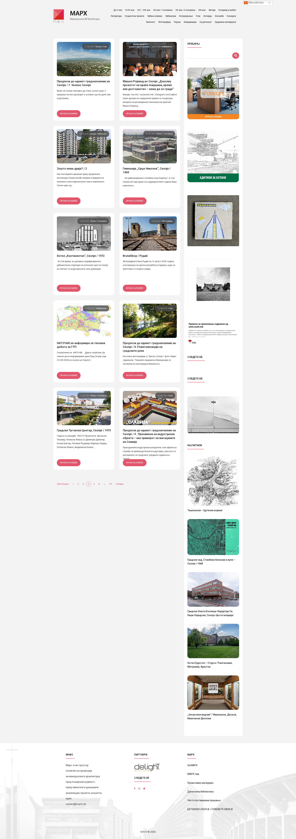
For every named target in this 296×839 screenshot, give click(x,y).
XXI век (202, 10)
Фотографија (164, 22)
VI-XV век (129, 10)
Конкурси (231, 16)
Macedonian (256, 2)
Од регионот (206, 22)
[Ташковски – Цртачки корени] (213, 480)
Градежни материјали (225, 22)
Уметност (150, 22)
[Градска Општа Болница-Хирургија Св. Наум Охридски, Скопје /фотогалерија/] (213, 589)
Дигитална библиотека (200, 791)
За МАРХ (192, 765)
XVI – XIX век (143, 10)
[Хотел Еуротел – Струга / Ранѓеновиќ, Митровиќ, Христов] (213, 641)
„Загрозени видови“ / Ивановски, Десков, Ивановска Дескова (212, 716)
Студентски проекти (134, 16)
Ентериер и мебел (227, 10)
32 (110, 484)
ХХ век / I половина (162, 10)
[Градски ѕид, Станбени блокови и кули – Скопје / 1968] (213, 537)
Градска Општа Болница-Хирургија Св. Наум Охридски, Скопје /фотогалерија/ (210, 613)
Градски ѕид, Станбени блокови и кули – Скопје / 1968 (211, 561)
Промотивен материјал (200, 783)
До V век (118, 10)
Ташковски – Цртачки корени (204, 510)
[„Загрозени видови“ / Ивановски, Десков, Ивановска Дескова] (213, 693)
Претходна (63, 484)
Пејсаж (98, 47)
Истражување (186, 16)
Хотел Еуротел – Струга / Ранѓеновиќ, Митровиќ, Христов (209, 665)
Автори (212, 10)
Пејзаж (177, 22)
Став (198, 16)
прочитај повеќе (68, 114)
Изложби (219, 16)
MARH (143, 831)
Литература (116, 16)
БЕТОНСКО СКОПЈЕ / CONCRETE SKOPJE (210, 809)
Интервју (208, 16)
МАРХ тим (193, 774)
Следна (120, 484)
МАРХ (78, 13)
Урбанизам (170, 16)
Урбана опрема (154, 16)
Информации (190, 22)
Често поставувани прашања (204, 800)
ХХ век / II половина (185, 10)
